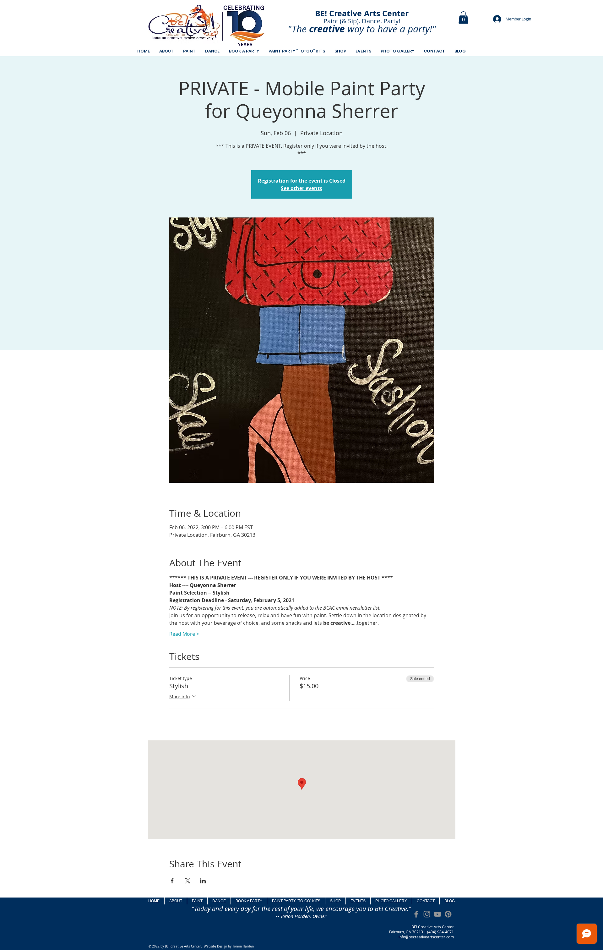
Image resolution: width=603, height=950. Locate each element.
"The (297, 29)
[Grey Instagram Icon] (426, 914)
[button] (463, 17)
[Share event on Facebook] (172, 880)
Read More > (184, 633)
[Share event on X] (188, 880)
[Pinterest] (448, 914)
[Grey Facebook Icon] (416, 914)
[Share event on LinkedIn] (203, 880)
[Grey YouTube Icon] (437, 914)
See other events (301, 188)
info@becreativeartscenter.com (426, 936)
